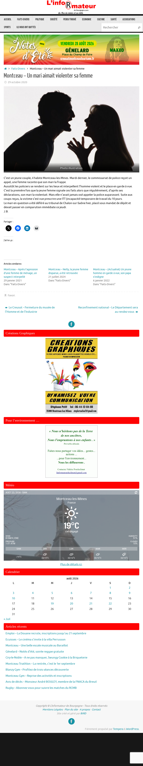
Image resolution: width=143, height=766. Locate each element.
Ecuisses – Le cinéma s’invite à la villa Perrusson (36, 639)
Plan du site (71, 709)
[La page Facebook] (71, 324)
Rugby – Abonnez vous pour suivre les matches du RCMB (41, 688)
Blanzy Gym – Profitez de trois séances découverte (37, 670)
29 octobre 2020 (17, 82)
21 (90, 603)
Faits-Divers (18, 68)
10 (13, 598)
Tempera (118, 729)
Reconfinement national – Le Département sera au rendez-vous (108, 310)
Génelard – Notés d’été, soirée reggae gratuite (35, 651)
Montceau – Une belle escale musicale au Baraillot (37, 645)
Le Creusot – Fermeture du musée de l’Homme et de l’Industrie (30, 310)
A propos (85, 709)
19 (52, 603)
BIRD (83, 713)
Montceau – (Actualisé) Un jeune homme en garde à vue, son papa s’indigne (112, 273)
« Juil (7, 619)
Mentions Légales (52, 709)
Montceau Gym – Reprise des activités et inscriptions (39, 676)
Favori (11, 295)
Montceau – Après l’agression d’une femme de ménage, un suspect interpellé (21, 273)
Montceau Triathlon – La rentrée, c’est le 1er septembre (40, 664)
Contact (96, 709)
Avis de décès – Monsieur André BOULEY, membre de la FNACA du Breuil (51, 682)
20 (71, 603)
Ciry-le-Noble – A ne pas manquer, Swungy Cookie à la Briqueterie (46, 657)
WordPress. (132, 729)
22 (110, 603)
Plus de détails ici (71, 564)
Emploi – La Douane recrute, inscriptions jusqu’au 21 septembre (46, 633)
